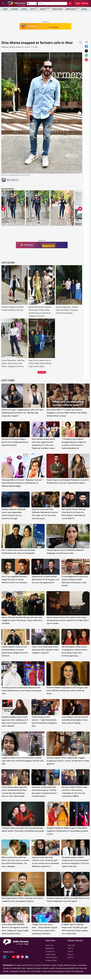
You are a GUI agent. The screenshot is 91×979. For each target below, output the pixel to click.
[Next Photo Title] (70, 113)
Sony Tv (71, 954)
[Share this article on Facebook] (86, 46)
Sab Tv (70, 957)
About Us (49, 945)
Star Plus (71, 945)
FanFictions (57, 9)
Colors (70, 951)
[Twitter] (9, 956)
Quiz (32, 9)
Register (85, 3)
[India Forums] (16, 3)
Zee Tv (70, 948)
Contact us (50, 951)
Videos (84, 9)
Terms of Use (51, 957)
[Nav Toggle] (3, 3)
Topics (24, 9)
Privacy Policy (51, 960)
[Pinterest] (22, 956)
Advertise (49, 948)
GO (70, 3)
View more (41, 372)
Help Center (51, 954)
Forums (14, 9)
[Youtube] (13, 956)
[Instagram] (18, 956)
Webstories (71, 9)
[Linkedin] (26, 956)
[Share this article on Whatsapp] (86, 55)
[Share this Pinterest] (86, 59)
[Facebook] (4, 956)
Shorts (43, 9)
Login (77, 3)
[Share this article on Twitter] (86, 50)
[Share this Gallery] (86, 42)
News (5, 9)
